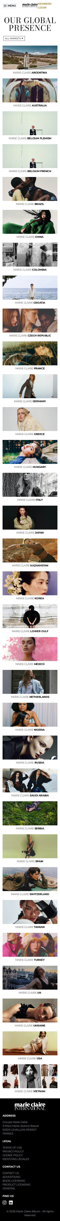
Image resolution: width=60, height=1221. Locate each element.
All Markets (13, 38)
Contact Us (11, 1173)
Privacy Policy (13, 1151)
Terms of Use (12, 1147)
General (9, 1188)
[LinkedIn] (11, 1202)
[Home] (30, 5)
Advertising (11, 1176)
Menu (12, 5)
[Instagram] (4, 1202)
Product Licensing (17, 1184)
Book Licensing (14, 1180)
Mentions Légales (16, 1159)
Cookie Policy (13, 1155)
